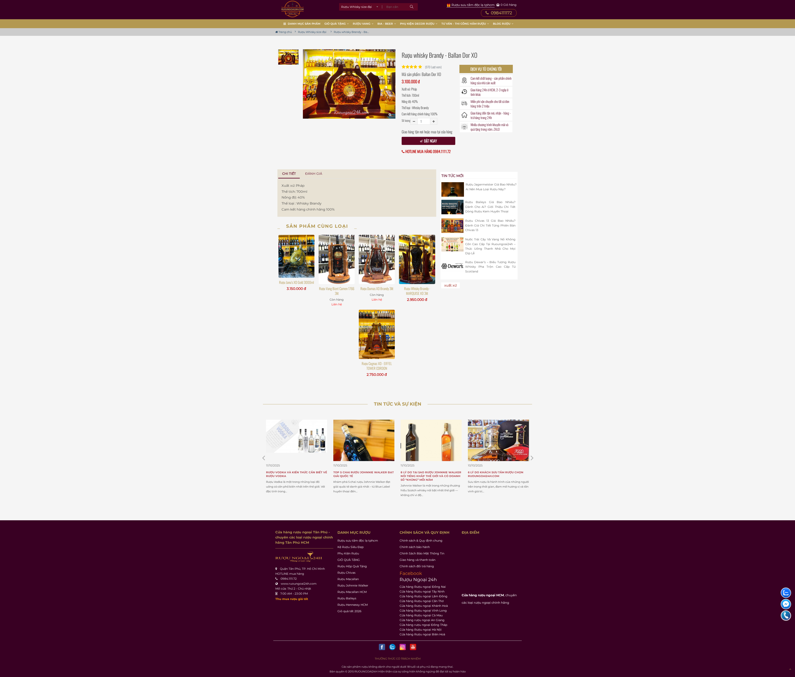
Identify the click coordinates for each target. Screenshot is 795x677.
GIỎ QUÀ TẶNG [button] (335, 23)
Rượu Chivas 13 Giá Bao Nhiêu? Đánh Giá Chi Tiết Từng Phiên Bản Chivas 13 (490, 225)
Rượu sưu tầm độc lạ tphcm (357, 540)
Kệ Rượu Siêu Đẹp (350, 547)
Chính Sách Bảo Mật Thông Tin (422, 553)
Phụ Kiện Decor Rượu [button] (417, 23)
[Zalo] (392, 647)
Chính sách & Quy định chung (421, 540)
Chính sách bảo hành (415, 547)
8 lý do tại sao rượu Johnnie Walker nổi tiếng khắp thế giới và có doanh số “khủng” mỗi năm (363, 476)
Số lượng (406, 120)
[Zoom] (389, 114)
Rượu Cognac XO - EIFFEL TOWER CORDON (377, 366)
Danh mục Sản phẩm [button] (304, 23)
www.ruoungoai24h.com (299, 583)
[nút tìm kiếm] (411, 7)
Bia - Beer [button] (385, 23)
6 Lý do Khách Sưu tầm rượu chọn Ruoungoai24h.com (428, 474)
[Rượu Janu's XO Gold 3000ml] (296, 256)
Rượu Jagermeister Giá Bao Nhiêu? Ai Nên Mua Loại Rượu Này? (491, 187)
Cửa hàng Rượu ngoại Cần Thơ (422, 601)
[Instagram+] (403, 647)
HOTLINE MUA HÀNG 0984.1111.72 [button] (428, 151)
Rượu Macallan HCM (352, 592)
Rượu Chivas (346, 573)
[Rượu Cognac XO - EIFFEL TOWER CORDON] (377, 334)
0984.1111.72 (289, 579)
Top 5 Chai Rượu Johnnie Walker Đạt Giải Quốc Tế (296, 474)
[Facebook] (382, 647)
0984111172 (501, 12)
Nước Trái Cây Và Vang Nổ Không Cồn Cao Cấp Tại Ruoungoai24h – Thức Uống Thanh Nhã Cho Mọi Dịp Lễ (490, 246)
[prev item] (532, 457)
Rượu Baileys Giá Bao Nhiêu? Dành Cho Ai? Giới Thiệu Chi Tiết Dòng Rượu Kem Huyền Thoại (490, 206)
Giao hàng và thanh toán (417, 560)
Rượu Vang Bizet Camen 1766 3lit (336, 291)
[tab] (289, 174)
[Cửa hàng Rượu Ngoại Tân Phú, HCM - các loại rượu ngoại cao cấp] (292, 9)
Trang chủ (285, 32)
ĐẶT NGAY (430, 140)
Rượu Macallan (348, 579)
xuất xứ (450, 285)
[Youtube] (413, 647)
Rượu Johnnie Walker (352, 585)
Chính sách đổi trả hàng (417, 566)
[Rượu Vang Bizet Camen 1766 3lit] (337, 259)
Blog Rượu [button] (502, 23)
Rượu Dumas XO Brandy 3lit (376, 288)
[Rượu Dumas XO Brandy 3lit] (377, 259)
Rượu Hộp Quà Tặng (352, 566)
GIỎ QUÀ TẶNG (348, 560)
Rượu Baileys (346, 598)
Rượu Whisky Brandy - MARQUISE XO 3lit (417, 291)
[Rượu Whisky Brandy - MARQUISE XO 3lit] (417, 259)
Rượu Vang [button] (362, 23)
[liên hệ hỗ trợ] (786, 593)
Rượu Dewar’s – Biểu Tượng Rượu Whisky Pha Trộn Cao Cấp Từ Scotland (490, 266)
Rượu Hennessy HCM (352, 605)
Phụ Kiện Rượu (348, 553)
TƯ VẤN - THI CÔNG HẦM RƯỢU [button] (464, 23)
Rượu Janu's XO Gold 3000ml (296, 282)
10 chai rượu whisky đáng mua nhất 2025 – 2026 (497, 474)
